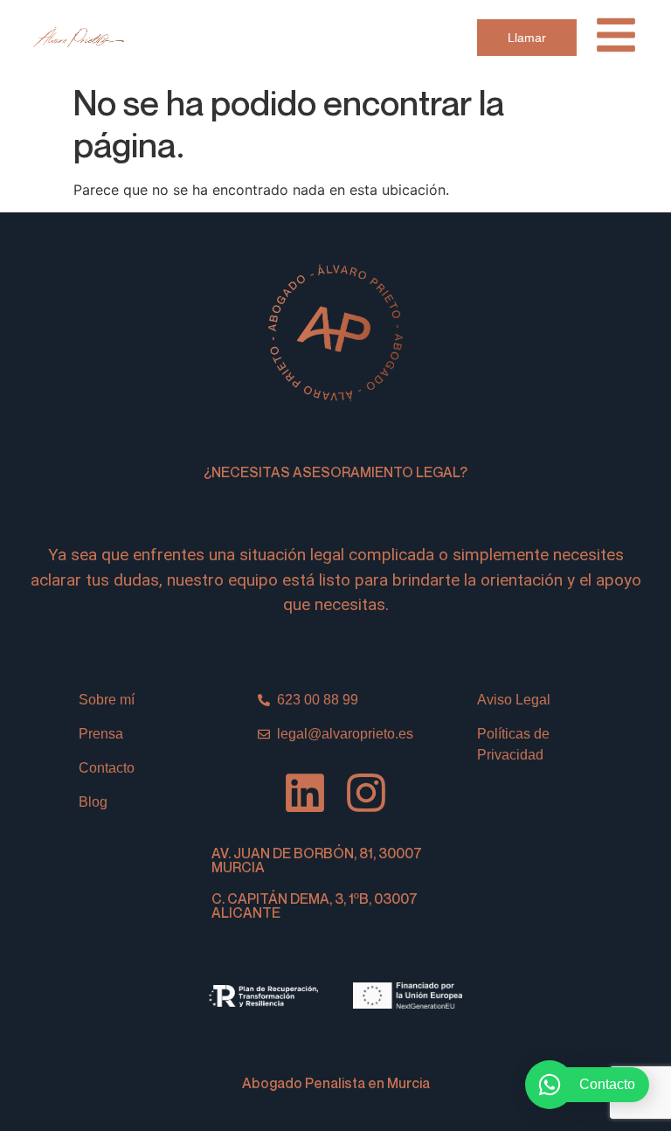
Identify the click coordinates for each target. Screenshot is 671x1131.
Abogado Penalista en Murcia (336, 1083)
